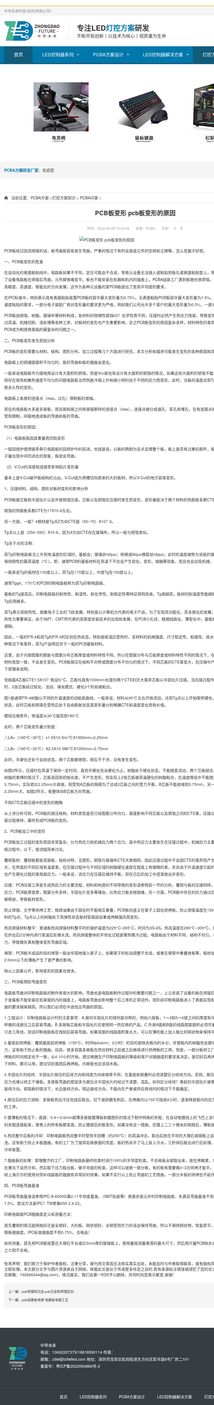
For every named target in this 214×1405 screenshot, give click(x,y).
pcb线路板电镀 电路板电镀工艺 (45, 1299)
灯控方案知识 (64, 197)
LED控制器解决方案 (163, 54)
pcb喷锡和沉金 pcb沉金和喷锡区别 (48, 1291)
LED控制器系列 (58, 54)
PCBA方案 (40, 197)
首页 (18, 54)
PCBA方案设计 (108, 54)
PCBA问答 (89, 197)
